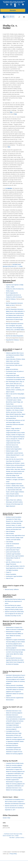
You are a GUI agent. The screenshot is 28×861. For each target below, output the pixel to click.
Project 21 (8, 572)
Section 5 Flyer (6, 818)
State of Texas (9, 578)
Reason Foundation (11, 574)
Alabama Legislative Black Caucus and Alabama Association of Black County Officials (15, 355)
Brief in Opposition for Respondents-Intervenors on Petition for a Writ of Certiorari (14, 295)
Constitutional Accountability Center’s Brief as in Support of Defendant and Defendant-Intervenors (15, 801)
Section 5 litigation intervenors (14, 483)
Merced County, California (12, 589)
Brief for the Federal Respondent (14, 336)
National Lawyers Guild (12, 451)
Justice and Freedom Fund (13, 552)
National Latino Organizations (14, 449)
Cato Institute (9, 541)
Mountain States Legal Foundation (15, 556)
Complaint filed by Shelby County (14, 763)
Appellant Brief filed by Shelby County (15, 599)
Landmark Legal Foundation (13, 554)
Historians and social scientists (14, 406)
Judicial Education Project (12, 550)
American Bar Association (12, 363)
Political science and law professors (15, 465)
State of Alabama (10, 531)
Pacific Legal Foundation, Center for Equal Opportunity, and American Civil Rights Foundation (15, 568)
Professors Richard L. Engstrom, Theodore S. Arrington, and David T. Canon (15, 479)
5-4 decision (9, 188)
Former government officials (13, 547)
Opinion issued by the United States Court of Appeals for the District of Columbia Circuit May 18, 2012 (14, 613)
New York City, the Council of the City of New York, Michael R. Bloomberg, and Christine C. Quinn (15, 461)
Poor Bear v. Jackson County (17, 837)
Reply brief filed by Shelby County (14, 609)
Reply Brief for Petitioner (12, 340)
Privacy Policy (13, 853)
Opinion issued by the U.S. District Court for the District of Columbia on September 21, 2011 (14, 807)
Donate (13, 10)
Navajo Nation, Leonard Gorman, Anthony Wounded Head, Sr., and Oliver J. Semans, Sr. (14, 455)
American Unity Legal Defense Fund (15, 535)
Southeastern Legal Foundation (14, 576)
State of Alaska (10, 533)
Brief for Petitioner (11, 299)
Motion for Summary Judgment (14, 765)
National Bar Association (12, 447)
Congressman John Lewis (12, 375)
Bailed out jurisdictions (12, 369)
